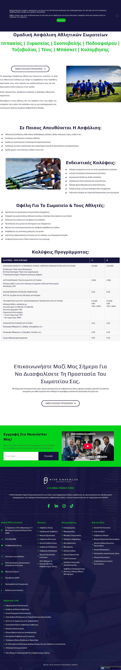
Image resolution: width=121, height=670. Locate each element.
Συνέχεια (61, 20)
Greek (107, 668)
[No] (117, 16)
